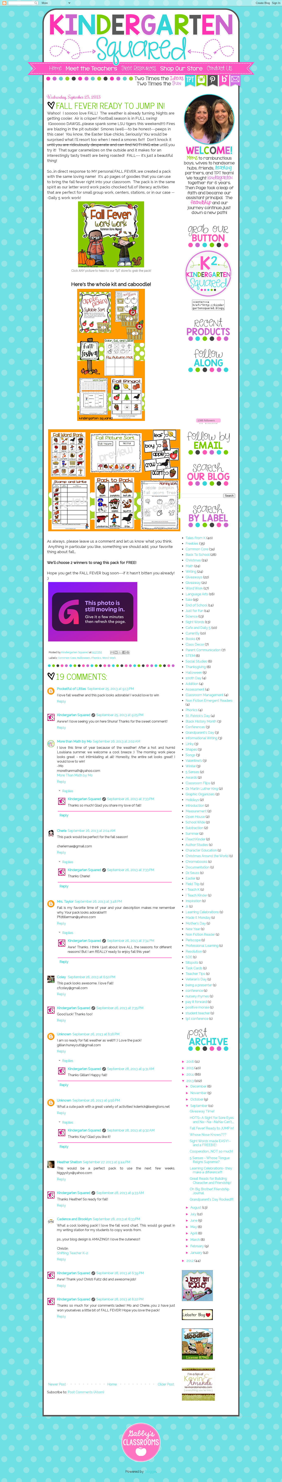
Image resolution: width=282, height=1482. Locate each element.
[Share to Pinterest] (128, 652)
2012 (190, 1261)
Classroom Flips (198, 783)
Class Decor (195, 644)
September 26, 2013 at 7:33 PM (130, 799)
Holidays (192, 800)
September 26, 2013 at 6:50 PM (91, 977)
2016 (190, 1062)
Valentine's (194, 761)
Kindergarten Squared (73, 715)
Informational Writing (201, 738)
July (193, 1214)
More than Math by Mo (74, 741)
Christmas (193, 560)
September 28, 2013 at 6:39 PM (120, 1273)
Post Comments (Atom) (86, 1392)
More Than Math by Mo (75, 775)
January (196, 1253)
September (199, 1106)
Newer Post (57, 1384)
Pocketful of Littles (71, 689)
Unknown (64, 1034)
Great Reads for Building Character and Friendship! (210, 1180)
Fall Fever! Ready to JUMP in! (212, 1128)
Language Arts (197, 594)
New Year (193, 929)
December (198, 1086)
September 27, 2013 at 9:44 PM (106, 1162)
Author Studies (197, 845)
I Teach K (193, 890)
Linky (190, 744)
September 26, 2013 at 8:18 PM (95, 1034)
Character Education (201, 850)
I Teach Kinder (196, 895)
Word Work (109, 657)
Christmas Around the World (207, 856)
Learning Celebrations (202, 912)
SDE (189, 957)
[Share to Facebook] (124, 652)
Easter (190, 878)
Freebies (192, 544)
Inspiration (193, 901)
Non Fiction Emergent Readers (209, 701)
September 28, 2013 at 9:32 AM (130, 1130)
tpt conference (197, 1019)
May (194, 1227)
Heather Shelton (69, 1162)
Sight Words (195, 622)
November (198, 1093)
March (195, 1240)
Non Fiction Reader (200, 934)
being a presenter (199, 985)
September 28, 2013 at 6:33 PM (116, 1219)
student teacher (198, 1013)
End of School (196, 605)
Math (189, 566)
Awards (191, 777)
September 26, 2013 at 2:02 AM (116, 741)
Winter (191, 766)
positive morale (197, 1007)
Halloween (83, 657)
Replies (67, 791)
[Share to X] (120, 652)
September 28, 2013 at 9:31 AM (130, 1069)
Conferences (195, 727)
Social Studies (196, 661)
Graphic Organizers (200, 794)
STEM (190, 656)
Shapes (191, 749)
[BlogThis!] (116, 652)
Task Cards (194, 968)
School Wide (195, 822)
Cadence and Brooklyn (74, 1219)
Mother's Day (196, 923)
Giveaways (194, 577)
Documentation (198, 867)
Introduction (195, 806)
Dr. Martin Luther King (202, 789)
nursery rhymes (197, 996)
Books (190, 639)
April (194, 1233)
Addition (192, 684)
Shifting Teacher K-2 (72, 1253)
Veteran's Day (196, 979)
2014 (190, 1074)
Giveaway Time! (202, 1111)
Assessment (195, 689)
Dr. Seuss (192, 873)
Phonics (96, 657)
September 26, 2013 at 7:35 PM (119, 1008)
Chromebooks (196, 862)
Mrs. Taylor (65, 901)
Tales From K (196, 538)
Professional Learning (202, 946)
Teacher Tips (195, 974)
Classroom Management (204, 695)
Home (112, 1384)
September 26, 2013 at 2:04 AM (91, 831)
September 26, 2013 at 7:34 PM (130, 941)
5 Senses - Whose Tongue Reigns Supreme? (210, 1160)
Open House (195, 817)
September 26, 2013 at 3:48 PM (98, 901)
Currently (192, 633)
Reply (61, 701)
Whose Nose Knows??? (208, 1135)
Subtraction (194, 828)
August (196, 1207)
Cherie (61, 831)
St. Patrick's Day (198, 716)
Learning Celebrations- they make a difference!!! (211, 1170)
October (197, 1099)
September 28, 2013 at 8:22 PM (119, 1299)
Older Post (166, 1384)
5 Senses (192, 772)
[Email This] (112, 652)
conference (194, 991)
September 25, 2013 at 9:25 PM (119, 715)
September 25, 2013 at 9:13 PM (110, 689)
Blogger (150, 1472)
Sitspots (192, 963)
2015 (190, 1068)
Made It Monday (198, 918)
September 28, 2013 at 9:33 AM (120, 1193)
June (194, 1220)
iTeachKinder (195, 839)
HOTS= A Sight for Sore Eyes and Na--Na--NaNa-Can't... (212, 1120)
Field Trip (193, 884)
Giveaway (193, 583)
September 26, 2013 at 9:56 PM (96, 1100)
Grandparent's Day (200, 733)
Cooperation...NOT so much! (211, 1151)
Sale (189, 600)
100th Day (193, 678)
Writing (191, 572)
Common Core (67, 657)
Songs (190, 755)
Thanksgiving (196, 667)
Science (192, 616)
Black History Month (201, 721)
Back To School (198, 555)
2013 (190, 1081)
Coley (62, 977)
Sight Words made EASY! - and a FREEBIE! (210, 1143)
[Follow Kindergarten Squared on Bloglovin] (208, 423)
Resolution (194, 951)
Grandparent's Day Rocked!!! (211, 1199)
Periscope (193, 940)
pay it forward (196, 1002)
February (197, 1246)
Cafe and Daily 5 (198, 628)
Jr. (187, 906)
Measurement (196, 811)
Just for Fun (194, 611)
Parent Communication (203, 650)
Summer (192, 834)
